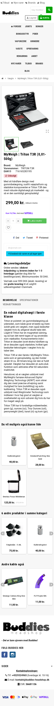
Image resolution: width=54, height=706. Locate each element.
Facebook (5, 655)
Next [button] (51, 533)
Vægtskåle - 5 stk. (13, 545)
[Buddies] (11, 13)
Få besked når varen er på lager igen (25, 254)
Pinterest (43, 237)
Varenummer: (11, 168)
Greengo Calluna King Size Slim (14, 597)
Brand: (7, 165)
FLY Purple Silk (40, 596)
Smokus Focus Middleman (14, 497)
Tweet (29, 237)
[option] (14, 537)
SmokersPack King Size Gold (40, 457)
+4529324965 (19, 675)
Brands (31, 2)
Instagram (13, 655)
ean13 (7, 171)
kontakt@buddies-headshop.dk (32, 679)
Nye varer (18, 2)
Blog (42, 2)
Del (17, 237)
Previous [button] (2, 533)
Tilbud (6, 2)
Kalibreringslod (14, 456)
